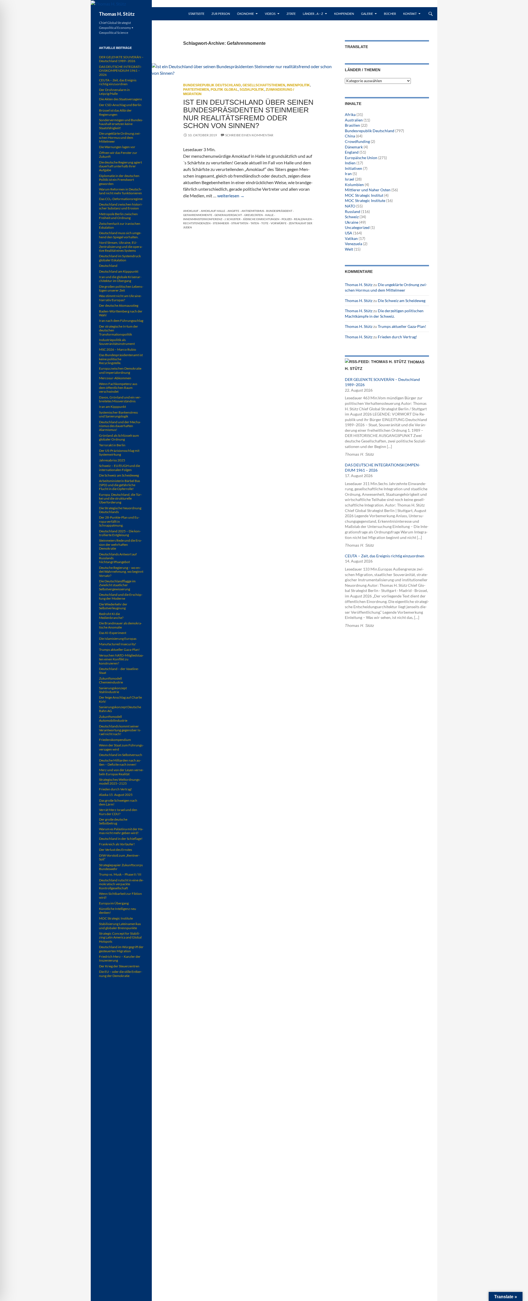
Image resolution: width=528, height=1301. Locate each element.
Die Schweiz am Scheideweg (401, 300)
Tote (264, 223)
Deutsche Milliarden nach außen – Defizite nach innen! (120, 762)
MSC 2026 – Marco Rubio (117, 349)
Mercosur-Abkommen (115, 378)
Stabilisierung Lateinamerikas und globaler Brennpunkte (120, 926)
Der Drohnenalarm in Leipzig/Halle (114, 92)
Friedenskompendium (115, 740)
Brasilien (352, 125)
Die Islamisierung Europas (117, 638)
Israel (349, 179)
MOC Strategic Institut (364, 195)
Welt (349, 249)
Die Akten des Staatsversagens (120, 99)
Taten (255, 223)
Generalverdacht (228, 215)
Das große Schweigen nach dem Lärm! (118, 802)
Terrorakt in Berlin (112, 445)
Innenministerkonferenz (202, 219)
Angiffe (233, 210)
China (350, 136)
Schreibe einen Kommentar (249, 135)
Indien (350, 162)
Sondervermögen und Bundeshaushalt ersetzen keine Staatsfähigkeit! (121, 124)
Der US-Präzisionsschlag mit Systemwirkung (119, 452)
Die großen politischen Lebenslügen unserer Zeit (121, 288)
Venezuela (353, 243)
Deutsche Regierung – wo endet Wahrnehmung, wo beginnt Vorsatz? (121, 572)
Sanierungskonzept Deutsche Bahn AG (120, 709)
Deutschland (108, 266)
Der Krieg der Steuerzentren (119, 966)
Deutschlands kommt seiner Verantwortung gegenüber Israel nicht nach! (120, 730)
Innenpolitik (298, 85)
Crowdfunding (357, 141)
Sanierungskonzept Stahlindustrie (113, 690)
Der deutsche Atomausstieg (118, 305)
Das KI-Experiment (112, 633)
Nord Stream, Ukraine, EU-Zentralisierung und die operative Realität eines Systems (120, 246)
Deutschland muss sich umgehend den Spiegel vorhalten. (120, 235)
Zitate (291, 13)
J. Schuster (232, 219)
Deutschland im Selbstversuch (120, 755)
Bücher (390, 13)
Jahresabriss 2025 (112, 460)
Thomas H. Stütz (116, 14)
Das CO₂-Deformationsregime (120, 199)
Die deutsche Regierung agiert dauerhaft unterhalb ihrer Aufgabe (120, 166)
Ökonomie (245, 13)
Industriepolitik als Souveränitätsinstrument (117, 342)
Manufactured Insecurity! (117, 644)
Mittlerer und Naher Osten (368, 189)
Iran (348, 173)
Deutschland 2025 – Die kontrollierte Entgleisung (120, 533)
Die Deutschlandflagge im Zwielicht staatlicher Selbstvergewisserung (117, 585)
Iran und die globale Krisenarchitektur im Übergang (120, 279)
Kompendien (344, 13)
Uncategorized (357, 227)
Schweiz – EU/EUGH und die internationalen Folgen (119, 468)
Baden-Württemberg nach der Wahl (120, 313)
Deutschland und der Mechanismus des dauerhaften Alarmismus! (120, 426)
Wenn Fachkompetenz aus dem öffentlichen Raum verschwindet (118, 388)
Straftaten (239, 223)
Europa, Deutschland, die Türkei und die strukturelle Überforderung (120, 498)
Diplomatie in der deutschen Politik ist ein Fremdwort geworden (119, 180)
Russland (352, 211)
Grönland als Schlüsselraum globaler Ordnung (119, 437)
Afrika (350, 114)
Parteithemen (196, 90)
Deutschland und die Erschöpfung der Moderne (120, 596)
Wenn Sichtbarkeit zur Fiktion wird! (120, 895)
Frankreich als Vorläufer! (117, 844)
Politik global (224, 90)
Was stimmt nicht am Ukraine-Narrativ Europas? (120, 298)
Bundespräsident (279, 210)
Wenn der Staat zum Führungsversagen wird (121, 747)
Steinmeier (221, 223)
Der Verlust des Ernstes (115, 850)
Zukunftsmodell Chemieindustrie (111, 680)
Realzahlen (303, 219)
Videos (270, 13)
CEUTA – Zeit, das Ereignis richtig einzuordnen (384, 555)
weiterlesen (230, 195)
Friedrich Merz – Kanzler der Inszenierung (120, 958)
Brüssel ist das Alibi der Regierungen (115, 112)
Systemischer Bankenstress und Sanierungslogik (118, 414)
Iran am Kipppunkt (112, 407)
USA (348, 233)
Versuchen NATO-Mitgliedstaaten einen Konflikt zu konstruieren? (121, 659)
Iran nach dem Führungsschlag (121, 321)
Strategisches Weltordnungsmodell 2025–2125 (120, 781)
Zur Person (220, 13)
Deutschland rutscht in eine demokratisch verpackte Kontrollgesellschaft (121, 884)
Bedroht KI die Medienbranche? (111, 616)
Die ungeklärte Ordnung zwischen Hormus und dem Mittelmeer (120, 137)
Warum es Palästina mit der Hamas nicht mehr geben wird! (121, 831)
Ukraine (351, 222)
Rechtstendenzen (197, 223)
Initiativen (353, 168)
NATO (350, 206)
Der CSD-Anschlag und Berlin (120, 105)
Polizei (287, 219)
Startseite (196, 13)
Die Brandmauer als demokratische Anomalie (120, 625)
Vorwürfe (279, 223)
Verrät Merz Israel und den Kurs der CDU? (118, 812)
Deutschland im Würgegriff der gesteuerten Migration (121, 949)
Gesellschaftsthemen (264, 85)
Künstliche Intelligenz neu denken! (117, 911)
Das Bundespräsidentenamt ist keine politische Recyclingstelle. (121, 359)
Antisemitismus (252, 210)
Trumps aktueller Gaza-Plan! (402, 326)
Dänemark (354, 147)
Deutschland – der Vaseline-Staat (119, 671)
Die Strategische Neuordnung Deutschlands (120, 510)
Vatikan (351, 238)
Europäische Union (361, 157)
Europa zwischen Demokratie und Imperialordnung (120, 370)
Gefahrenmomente (197, 215)
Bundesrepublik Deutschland (212, 85)
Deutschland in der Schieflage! (120, 839)
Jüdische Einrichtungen (261, 219)
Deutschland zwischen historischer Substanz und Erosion (120, 206)
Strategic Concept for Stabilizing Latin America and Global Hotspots (120, 937)
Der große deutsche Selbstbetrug (113, 821)
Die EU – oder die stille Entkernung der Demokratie (120, 974)
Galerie (367, 13)
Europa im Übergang (114, 903)
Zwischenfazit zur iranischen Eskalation (119, 225)
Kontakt (410, 13)
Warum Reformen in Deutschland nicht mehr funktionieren (120, 191)
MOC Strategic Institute (365, 200)
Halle (269, 215)
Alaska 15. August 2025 (116, 795)
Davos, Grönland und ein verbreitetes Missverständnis (120, 399)
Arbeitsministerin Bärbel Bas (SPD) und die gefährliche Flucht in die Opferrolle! (119, 485)
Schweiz (352, 216)
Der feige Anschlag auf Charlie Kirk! (120, 699)
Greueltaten (253, 215)
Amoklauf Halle (213, 210)
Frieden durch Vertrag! (397, 336)
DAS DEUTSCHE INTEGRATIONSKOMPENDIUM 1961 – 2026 (120, 71)
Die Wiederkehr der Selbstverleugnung (113, 606)
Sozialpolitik (252, 90)
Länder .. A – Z (313, 13)
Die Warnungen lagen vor (117, 147)
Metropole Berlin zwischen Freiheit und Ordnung (118, 216)
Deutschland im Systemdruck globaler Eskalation (120, 258)
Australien (354, 120)
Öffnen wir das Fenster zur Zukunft (118, 155)
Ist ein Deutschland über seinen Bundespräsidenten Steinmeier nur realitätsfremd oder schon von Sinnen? (248, 114)
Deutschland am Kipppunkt (118, 271)
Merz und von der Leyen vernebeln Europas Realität (121, 772)
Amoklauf (191, 210)
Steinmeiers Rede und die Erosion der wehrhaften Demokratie (120, 544)
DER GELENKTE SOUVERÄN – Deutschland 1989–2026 (121, 59)
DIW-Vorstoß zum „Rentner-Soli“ (119, 857)
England (352, 152)
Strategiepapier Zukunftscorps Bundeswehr (121, 867)
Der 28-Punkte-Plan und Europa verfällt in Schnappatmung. (119, 521)
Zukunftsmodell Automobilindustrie (113, 719)
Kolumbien (354, 184)
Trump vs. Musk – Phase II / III (120, 874)
